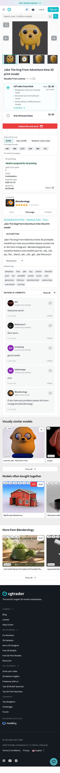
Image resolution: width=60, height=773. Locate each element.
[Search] (55, 16)
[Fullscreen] (6, 24)
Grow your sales (9, 671)
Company (6, 609)
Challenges (7, 706)
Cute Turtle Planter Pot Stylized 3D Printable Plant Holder (26, 569)
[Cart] (33, 9)
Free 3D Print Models (11, 655)
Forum (5, 711)
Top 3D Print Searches (12, 691)
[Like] (12, 132)
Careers (5, 619)
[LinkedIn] (4, 761)
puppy (50, 460)
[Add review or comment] (54, 292)
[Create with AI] (26, 9)
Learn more (18, 108)
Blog (4, 614)
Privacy (26, 750)
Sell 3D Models (9, 666)
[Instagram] (16, 760)
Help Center (7, 624)
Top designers (8, 701)
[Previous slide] (6, 38)
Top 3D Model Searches (13, 686)
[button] (50, 16)
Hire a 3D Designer (10, 645)
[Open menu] (3, 9)
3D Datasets (7, 640)
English (37, 750)
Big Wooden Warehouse (13, 515)
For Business (8, 635)
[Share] (48, 132)
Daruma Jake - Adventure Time (16, 460)
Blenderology (23, 201)
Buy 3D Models (8, 630)
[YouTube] (10, 761)
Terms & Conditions (11, 750)
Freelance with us (10, 681)
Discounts (7, 660)
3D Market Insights (10, 676)
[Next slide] (54, 38)
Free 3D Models (9, 650)
